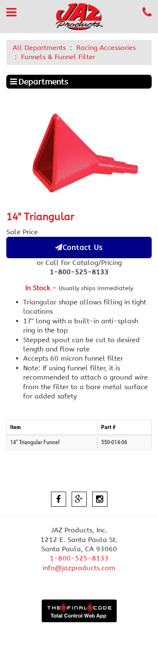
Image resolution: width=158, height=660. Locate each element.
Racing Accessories (106, 48)
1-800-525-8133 (79, 558)
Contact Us (83, 247)
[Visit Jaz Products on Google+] (79, 499)
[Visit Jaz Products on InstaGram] (99, 499)
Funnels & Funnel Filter (58, 57)
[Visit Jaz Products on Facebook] (58, 499)
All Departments (39, 48)
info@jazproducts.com (79, 568)
